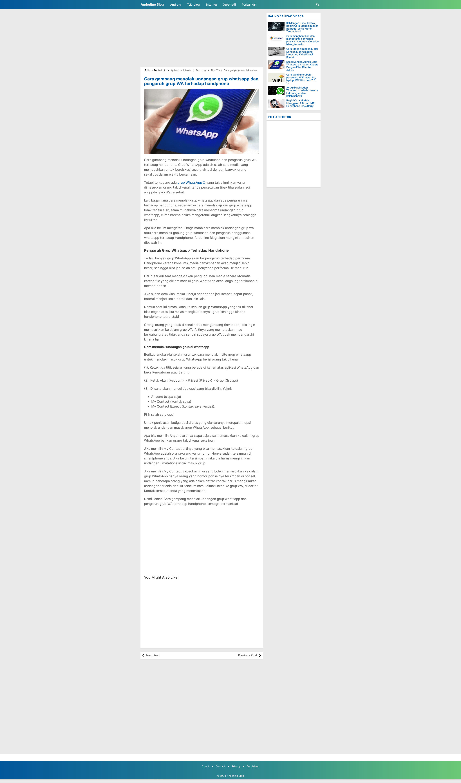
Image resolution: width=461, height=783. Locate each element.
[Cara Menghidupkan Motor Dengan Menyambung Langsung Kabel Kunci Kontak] (276, 51)
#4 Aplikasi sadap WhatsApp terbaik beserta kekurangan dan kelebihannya (302, 91)
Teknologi (193, 4)
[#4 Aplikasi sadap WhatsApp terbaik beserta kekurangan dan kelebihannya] (276, 90)
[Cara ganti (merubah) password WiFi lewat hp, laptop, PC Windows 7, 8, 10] (276, 77)
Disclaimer (253, 766)
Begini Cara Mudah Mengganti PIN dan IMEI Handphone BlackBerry (300, 103)
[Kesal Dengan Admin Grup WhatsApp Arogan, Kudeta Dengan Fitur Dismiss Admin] (276, 64)
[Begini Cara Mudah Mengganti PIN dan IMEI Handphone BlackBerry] (276, 103)
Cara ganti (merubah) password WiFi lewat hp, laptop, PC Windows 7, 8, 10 (301, 78)
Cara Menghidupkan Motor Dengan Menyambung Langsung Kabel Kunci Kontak (302, 53)
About (205, 766)
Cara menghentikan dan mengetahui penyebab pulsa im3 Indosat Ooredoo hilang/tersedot (302, 40)
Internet (211, 4)
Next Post (153, 655)
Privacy (236, 766)
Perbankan (249, 4)
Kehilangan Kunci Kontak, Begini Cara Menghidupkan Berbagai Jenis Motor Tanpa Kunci (302, 27)
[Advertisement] (201, 38)
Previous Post (247, 655)
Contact (220, 766)
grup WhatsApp (190, 182)
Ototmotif (229, 4)
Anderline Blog (152, 4)
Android (175, 4)
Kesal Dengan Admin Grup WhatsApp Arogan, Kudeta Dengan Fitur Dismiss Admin (302, 66)
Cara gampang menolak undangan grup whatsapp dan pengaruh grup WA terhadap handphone (201, 81)
